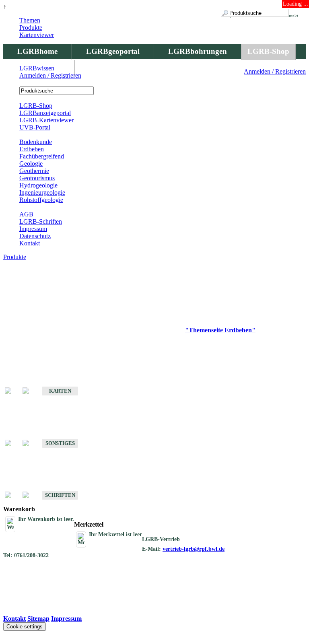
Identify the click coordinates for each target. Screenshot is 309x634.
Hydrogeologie (38, 185)
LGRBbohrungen (197, 51)
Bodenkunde (35, 141)
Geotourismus (37, 178)
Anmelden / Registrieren (275, 71)
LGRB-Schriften (40, 221)
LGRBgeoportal (113, 51)
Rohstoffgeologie (41, 199)
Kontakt (29, 243)
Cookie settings (24, 627)
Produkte (30, 27)
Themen (29, 20)
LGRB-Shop (268, 51)
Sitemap (38, 618)
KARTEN (60, 391)
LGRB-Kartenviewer (46, 120)
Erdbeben (31, 149)
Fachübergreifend (41, 156)
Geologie (31, 163)
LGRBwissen (36, 68)
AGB (26, 214)
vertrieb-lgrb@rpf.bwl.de (194, 549)
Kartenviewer (36, 34)
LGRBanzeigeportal (45, 112)
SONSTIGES (60, 443)
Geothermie (34, 170)
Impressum (33, 228)
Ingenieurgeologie (42, 192)
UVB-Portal (34, 127)
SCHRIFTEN (60, 495)
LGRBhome (37, 51)
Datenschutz (35, 236)
